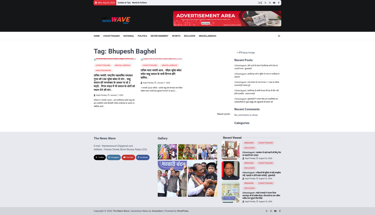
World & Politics (139, 2)
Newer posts (223, 114)
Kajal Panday (101, 95)
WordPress (182, 211)
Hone (97, 36)
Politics (142, 36)
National (128, 36)
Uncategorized (103, 70)
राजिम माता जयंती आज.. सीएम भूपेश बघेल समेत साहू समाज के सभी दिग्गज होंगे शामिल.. (161, 74)
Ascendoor (157, 211)
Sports (176, 36)
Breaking (249, 143)
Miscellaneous (207, 36)
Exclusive (189, 36)
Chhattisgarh (111, 36)
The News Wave (121, 211)
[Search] (279, 36)
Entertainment (159, 36)
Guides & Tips (124, 2)
